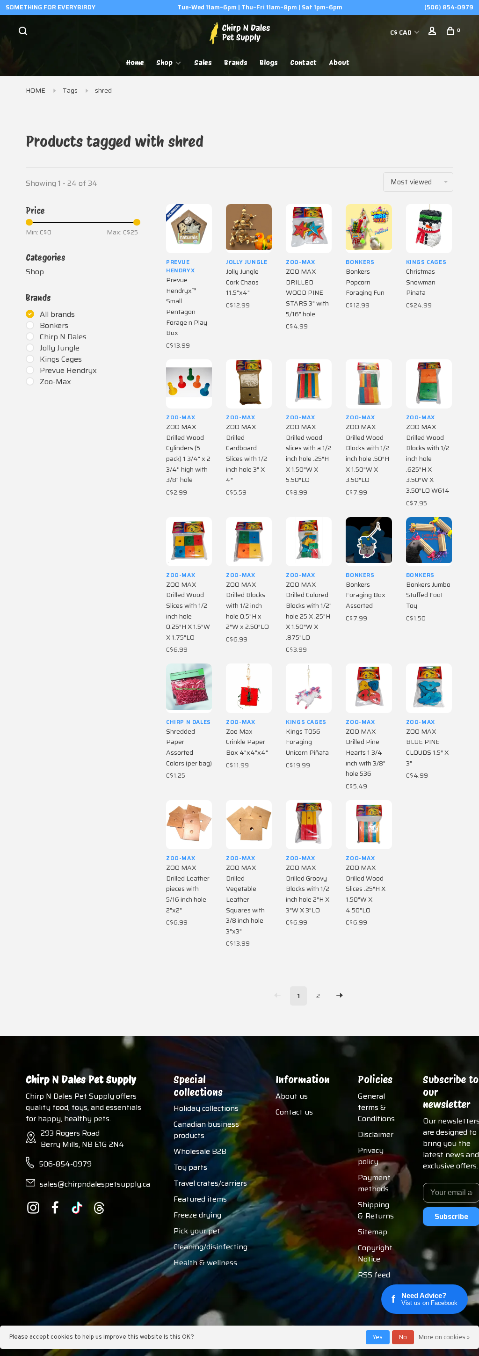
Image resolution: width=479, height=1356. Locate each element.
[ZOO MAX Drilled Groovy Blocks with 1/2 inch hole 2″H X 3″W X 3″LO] (309, 824)
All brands (57, 314)
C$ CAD (401, 32)
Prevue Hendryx (68, 370)
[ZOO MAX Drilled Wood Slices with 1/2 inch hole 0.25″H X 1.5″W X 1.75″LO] (189, 541)
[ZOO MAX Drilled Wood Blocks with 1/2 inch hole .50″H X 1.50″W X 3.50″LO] (369, 383)
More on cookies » (444, 1337)
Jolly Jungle (60, 348)
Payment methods (374, 1183)
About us (292, 1096)
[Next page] (339, 996)
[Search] (24, 32)
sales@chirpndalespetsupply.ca (95, 1184)
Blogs (269, 62)
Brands (235, 62)
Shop (164, 62)
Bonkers (54, 325)
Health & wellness (205, 1263)
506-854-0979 (65, 1164)
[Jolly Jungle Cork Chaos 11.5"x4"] (249, 228)
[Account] (433, 32)
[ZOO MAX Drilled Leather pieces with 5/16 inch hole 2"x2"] (189, 824)
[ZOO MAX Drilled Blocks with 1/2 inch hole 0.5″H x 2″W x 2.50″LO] (249, 541)
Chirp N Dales (63, 337)
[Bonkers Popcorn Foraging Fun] (369, 228)
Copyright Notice (375, 1253)
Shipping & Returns (376, 1210)
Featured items (200, 1199)
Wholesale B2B (200, 1151)
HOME (35, 90)
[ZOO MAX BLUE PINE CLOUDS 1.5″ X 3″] (429, 688)
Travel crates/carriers (210, 1183)
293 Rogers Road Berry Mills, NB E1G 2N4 (82, 1138)
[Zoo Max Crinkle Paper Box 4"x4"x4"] (249, 688)
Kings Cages (61, 359)
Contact (303, 62)
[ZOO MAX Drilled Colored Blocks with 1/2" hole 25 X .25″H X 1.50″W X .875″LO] (309, 541)
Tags (70, 90)
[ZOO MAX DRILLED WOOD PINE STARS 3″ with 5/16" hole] (309, 228)
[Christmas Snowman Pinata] (429, 228)
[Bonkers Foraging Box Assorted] (369, 541)
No (403, 1337)
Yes (378, 1337)
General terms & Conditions (376, 1107)
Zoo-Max (55, 381)
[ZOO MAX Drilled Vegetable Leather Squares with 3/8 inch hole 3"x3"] (249, 824)
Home (135, 62)
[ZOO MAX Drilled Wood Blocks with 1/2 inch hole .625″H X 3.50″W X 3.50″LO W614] (429, 383)
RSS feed (374, 1275)
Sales (203, 62)
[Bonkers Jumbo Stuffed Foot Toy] (429, 541)
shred (103, 90)
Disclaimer (375, 1134)
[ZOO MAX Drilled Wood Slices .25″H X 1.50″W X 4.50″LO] (369, 824)
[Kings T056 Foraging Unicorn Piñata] (309, 688)
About (339, 62)
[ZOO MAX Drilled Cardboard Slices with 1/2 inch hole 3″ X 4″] (249, 383)
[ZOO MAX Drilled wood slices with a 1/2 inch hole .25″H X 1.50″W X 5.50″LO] (309, 383)
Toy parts (190, 1167)
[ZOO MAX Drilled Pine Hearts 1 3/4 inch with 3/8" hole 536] (369, 688)
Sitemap (372, 1232)
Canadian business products (206, 1129)
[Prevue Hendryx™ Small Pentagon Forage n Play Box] (189, 228)
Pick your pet (197, 1231)
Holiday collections (206, 1108)
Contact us (294, 1112)
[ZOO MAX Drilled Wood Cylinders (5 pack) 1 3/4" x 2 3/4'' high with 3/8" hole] (189, 383)
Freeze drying (197, 1215)
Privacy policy (371, 1156)
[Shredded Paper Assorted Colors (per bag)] (189, 688)
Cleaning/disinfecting (210, 1247)
